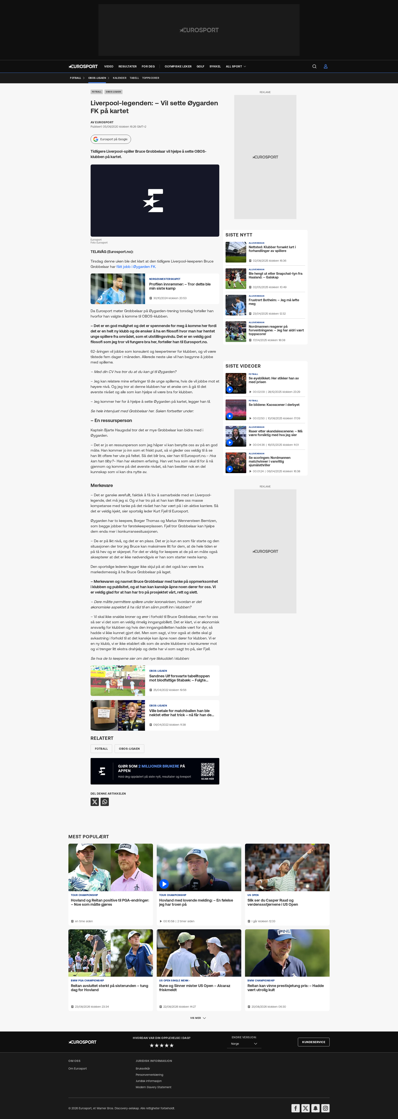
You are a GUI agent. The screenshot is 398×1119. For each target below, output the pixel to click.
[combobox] (244, 1043)
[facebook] (295, 1108)
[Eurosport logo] (83, 66)
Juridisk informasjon (149, 1081)
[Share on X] (95, 802)
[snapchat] (315, 1108)
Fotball (97, 92)
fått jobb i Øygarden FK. (136, 266)
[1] (151, 1045)
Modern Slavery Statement (153, 1087)
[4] (166, 1045)
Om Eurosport (77, 1068)
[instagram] (325, 1108)
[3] (161, 1045)
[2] (156, 1045)
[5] (171, 1045)
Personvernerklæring (149, 1074)
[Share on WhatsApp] (105, 802)
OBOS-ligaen (113, 92)
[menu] (314, 66)
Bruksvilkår (143, 1068)
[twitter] (305, 1108)
